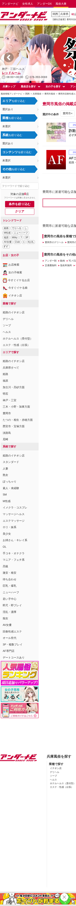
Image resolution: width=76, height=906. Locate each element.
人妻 (5, 468)
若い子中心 (9, 598)
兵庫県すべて (11, 367)
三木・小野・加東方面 (16, 406)
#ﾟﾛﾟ (6, 246)
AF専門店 (8, 650)
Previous (9, 57)
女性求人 (27, 3)
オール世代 (9, 637)
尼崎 (5, 439)
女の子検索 (15, 272)
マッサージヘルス (14, 514)
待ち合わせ (9, 579)
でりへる (16, 228)
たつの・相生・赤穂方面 (18, 419)
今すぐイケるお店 (19, 280)
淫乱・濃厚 (9, 611)
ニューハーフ (21, 232)
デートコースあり (14, 657)
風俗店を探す (28, 86)
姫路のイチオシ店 (14, 312)
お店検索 (13, 264)
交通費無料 (50, 265)
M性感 (7, 232)
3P (26, 237)
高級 (5, 566)
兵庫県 (64, 14)
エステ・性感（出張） (16, 344)
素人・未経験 (11, 488)
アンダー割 (50, 260)
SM (5, 494)
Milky (14, 237)
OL (4, 546)
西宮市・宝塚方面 (14, 426)
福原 (6, 237)
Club (17, 242)
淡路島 (7, 432)
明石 (5, 393)
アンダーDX (44, 3)
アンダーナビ (10, 3)
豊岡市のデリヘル (54, 242)
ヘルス (7, 331)
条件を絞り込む (20, 204)
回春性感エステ (12, 631)
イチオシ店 (15, 295)
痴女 (5, 618)
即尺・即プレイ (12, 605)
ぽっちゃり (9, 481)
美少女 (7, 533)
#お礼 (31, 242)
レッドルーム (11, 72)
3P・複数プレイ (12, 644)
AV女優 (7, 242)
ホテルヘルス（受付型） (18, 338)
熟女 (5, 474)
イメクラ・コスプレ (15, 507)
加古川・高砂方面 (14, 387)
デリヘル (8, 318)
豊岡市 (7, 413)
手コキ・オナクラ (14, 553)
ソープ (7, 325)
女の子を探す (53, 86)
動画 (62, 260)
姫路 (6, 228)
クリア (19, 211)
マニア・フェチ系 (14, 559)
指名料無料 (66, 265)
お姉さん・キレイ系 (15, 540)
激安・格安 (9, 572)
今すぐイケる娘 (17, 287)
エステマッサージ (14, 520)
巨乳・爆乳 (9, 585)
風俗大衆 (61, 3)
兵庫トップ (9, 86)
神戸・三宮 (9, 400)
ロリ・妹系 (9, 527)
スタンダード (11, 461)
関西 (55, 14)
